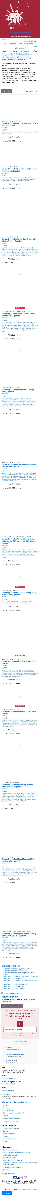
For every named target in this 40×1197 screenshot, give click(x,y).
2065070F (4, 318)
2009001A (4, 127)
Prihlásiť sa (7, 1108)
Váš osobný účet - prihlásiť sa (15, 1102)
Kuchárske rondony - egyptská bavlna (16, 969)
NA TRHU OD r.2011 (11, 1061)
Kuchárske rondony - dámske (13, 986)
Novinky (4, 39)
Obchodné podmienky (11, 1150)
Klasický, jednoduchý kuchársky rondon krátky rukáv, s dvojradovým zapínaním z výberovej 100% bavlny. (17, 602)
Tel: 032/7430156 (10, 44)
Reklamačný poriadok (11, 1155)
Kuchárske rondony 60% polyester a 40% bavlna (20, 977)
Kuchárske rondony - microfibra (14, 978)
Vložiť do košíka (14, 137)
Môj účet (6, 1105)
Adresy (5, 1115)
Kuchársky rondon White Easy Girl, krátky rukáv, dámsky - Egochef (18, 240)
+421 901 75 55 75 (8, 1084)
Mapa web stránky (9, 1139)
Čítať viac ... (33, 1189)
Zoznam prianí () (30, 41)
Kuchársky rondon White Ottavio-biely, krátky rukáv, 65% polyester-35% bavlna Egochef (18, 541)
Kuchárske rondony (10, 966)
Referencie (5, 1094)
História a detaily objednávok (13, 1113)
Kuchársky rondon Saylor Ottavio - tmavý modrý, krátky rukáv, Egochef (18, 935)
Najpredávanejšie (9, 1134)
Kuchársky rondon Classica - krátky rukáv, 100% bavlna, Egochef (19, 594)
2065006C (4, 938)
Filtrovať (7, 91)
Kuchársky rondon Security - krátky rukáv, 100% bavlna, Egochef (19, 170)
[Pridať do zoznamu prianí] (18, 118)
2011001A (4, 597)
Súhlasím (7, 1193)
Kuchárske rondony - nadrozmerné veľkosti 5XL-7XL (20, 981)
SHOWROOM (9, 1047)
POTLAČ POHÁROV (9, 997)
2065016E (4, 468)
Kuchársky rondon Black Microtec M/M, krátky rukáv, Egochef (17, 860)
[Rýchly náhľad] (21, 118)
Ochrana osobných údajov (12, 1160)
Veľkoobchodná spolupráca (13, 1167)
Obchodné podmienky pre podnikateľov (17, 1152)
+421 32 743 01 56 (8, 1079)
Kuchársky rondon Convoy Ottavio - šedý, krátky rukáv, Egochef (19, 465)
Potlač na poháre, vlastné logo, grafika (20, 32)
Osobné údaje (8, 1110)
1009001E (4, 243)
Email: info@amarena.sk (28, 44)
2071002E (4, 863)
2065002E (4, 394)
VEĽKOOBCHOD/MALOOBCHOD (15, 1054)
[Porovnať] (20, 118)
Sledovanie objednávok (11, 1118)
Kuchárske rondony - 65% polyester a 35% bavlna (18, 974)
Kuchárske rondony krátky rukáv (14, 988)
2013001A (4, 173)
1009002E (4, 788)
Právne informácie (9, 1158)
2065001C (4, 545)
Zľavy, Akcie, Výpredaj (11, 1129)
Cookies (6, 1170)
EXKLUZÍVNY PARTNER (20, 1041)
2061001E (4, 715)
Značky (5, 1136)
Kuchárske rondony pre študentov (15, 984)
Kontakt (36, 46)
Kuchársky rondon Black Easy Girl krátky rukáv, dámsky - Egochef (18, 785)
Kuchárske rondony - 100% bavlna (15, 971)
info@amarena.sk (7, 1090)
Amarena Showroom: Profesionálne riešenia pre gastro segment (20, 1164)
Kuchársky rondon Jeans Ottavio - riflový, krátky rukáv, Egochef (18, 315)
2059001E (4, 665)
